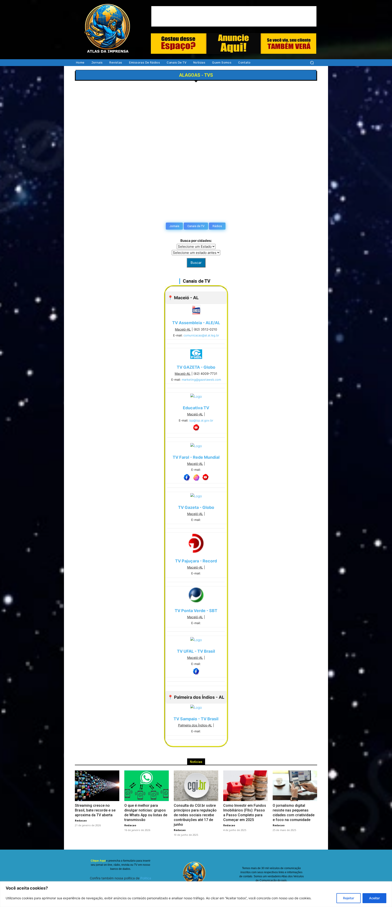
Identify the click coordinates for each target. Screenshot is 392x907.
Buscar (196, 262)
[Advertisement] (233, 16)
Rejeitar (348, 898)
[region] (196, 894)
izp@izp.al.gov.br (201, 420)
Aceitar (374, 898)
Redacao (81, 820)
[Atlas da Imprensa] (107, 29)
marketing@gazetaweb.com (201, 379)
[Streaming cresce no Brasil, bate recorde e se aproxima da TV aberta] (97, 785)
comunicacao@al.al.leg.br (201, 335)
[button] (311, 62)
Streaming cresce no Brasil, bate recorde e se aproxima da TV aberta (95, 810)
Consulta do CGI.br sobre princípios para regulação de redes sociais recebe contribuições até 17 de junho (195, 815)
